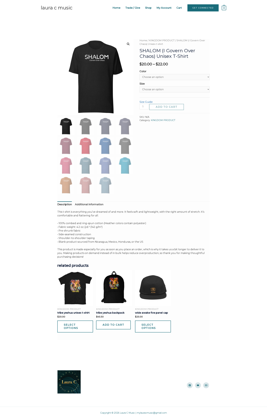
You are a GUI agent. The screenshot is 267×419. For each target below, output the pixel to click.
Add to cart (166, 106)
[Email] (206, 385)
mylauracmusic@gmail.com (152, 412)
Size (142, 83)
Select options (71, 326)
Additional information (89, 204)
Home (116, 7)
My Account (164, 7)
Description (64, 204)
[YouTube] (198, 385)
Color (143, 71)
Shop (148, 7)
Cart (179, 7)
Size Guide (146, 101)
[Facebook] (190, 385)
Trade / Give (132, 7)
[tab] (64, 204)
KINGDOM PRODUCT (162, 40)
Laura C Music (56, 8)
